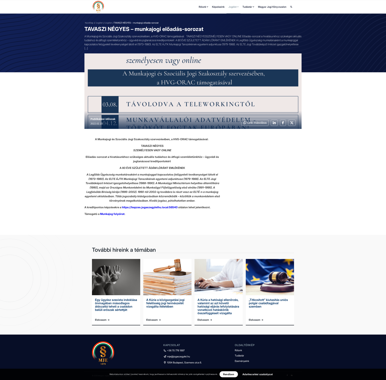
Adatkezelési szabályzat (257, 374)
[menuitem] (203, 6)
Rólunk (238, 350)
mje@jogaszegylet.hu (176, 356)
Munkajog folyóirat (112, 214)
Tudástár (239, 355)
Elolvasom (102, 319)
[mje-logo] (98, 6)
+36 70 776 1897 (174, 350)
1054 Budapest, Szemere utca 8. (182, 362)
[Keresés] (291, 6)
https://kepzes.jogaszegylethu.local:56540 (150, 207)
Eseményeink (242, 360)
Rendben (228, 374)
